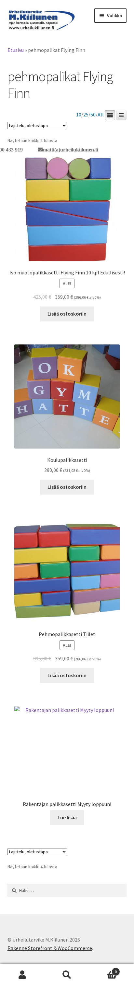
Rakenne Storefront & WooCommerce (49, 948)
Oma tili (22, 975)
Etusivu (15, 50)
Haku (67, 975)
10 (78, 115)
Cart (103, 969)
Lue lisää (67, 817)
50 (93, 115)
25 (85, 115)
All (101, 115)
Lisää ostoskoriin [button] (67, 313)
